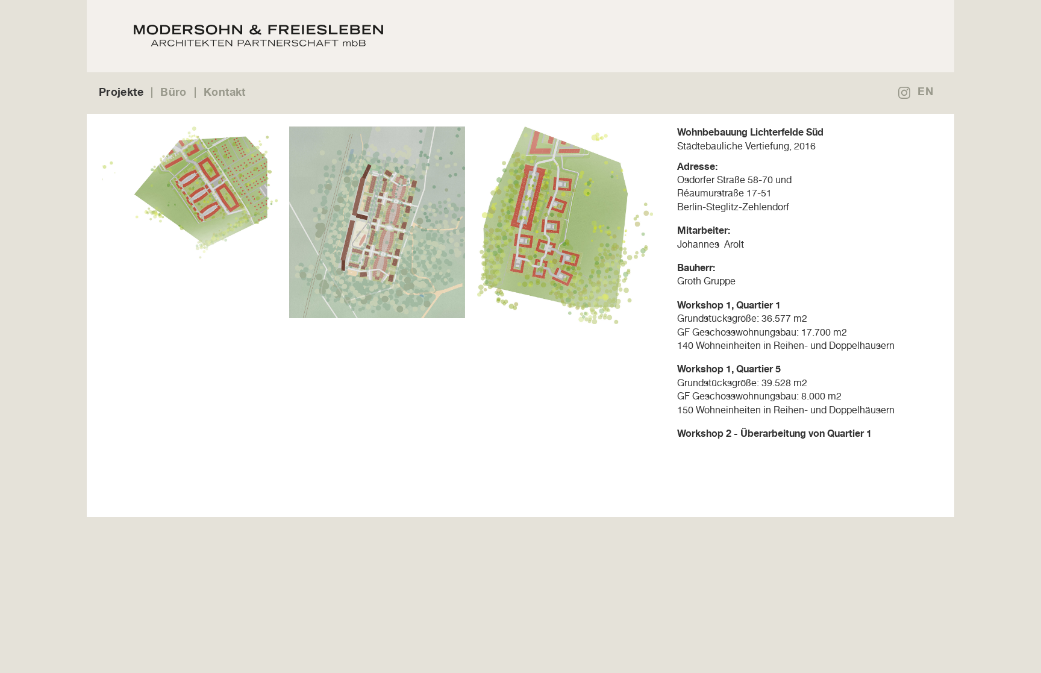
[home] (426, 36)
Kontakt (225, 91)
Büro (173, 91)
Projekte (121, 91)
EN (925, 91)
